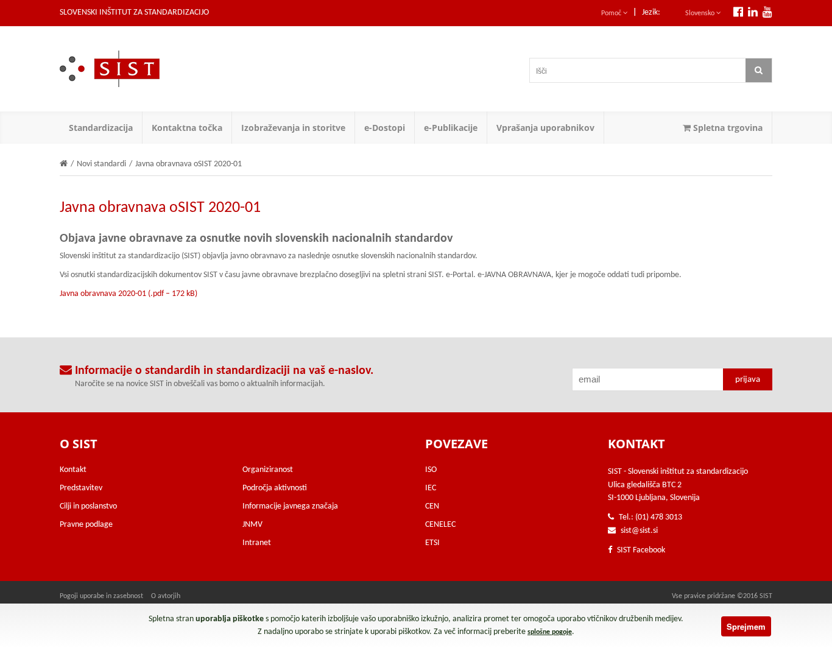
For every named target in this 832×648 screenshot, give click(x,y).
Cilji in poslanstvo (88, 506)
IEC (430, 488)
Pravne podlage (86, 524)
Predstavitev (81, 488)
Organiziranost (267, 469)
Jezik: (651, 12)
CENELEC (440, 524)
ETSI (432, 543)
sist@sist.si (639, 530)
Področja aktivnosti (274, 488)
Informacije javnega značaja (290, 506)
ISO (431, 469)
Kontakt (73, 469)
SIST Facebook (640, 550)
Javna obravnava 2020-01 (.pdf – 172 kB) (128, 293)
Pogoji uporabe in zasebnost (101, 596)
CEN (432, 506)
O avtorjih (165, 596)
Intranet (256, 543)
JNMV (252, 524)
